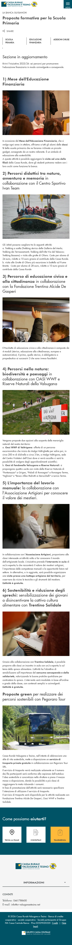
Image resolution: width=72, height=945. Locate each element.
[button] (68, 4)
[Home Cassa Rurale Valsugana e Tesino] (19, 4)
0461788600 (20, 900)
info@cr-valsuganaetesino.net (25, 904)
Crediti (55, 922)
